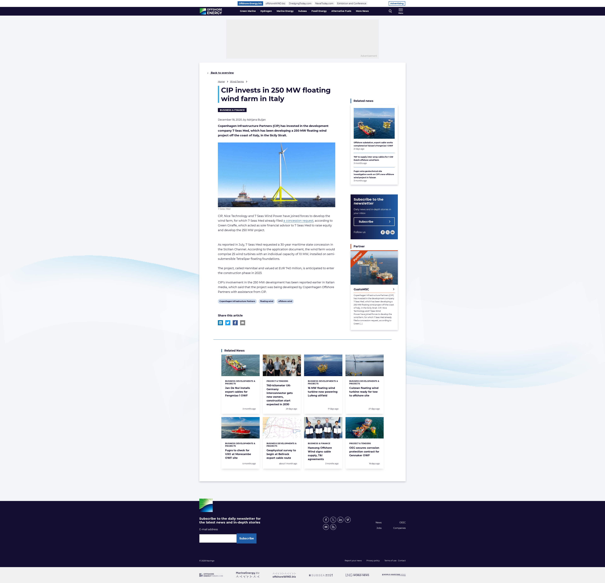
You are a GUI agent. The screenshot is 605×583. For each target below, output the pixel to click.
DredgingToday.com (300, 3)
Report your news (353, 560)
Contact (402, 560)
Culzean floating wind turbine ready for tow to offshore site (363, 392)
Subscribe (366, 221)
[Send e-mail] (326, 527)
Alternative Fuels (341, 11)
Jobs (379, 528)
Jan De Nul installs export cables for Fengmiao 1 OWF (237, 392)
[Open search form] (390, 11)
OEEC (402, 522)
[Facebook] (383, 232)
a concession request (298, 220)
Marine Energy (285, 11)
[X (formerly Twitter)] (333, 520)
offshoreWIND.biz (275, 3)
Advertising (397, 3)
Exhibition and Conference (351, 3)
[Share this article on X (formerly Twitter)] (227, 322)
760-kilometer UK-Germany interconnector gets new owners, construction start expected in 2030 (280, 395)
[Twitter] (388, 232)
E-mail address (208, 529)
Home (221, 81)
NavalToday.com (324, 3)
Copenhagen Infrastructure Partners (237, 302)
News (379, 522)
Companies (399, 528)
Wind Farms (237, 81)
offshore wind (285, 302)
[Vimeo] (348, 520)
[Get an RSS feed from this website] (333, 527)
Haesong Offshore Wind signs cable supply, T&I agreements (320, 453)
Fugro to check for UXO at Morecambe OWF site (238, 454)
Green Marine (248, 11)
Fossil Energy (319, 11)
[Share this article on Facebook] (235, 322)
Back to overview (222, 72)
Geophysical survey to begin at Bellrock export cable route (281, 454)
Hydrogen (266, 11)
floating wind (266, 302)
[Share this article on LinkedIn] (220, 322)
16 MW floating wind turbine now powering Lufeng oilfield (322, 392)
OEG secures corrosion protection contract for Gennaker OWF (364, 451)
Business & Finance (232, 110)
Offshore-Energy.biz (250, 3)
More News (362, 11)
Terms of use (390, 560)
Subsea (302, 11)
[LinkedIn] (392, 232)
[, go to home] (211, 11)
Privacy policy (373, 560)
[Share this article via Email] (242, 322)
